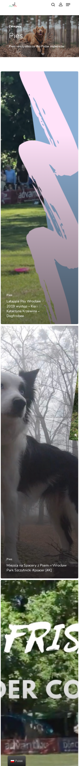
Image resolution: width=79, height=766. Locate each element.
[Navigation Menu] (68, 5)
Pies (9, 295)
